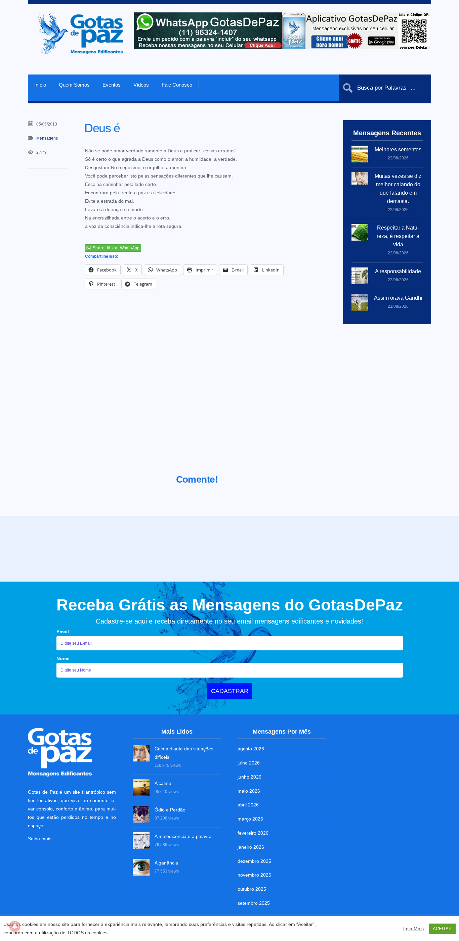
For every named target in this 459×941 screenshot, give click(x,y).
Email (62, 631)
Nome (63, 658)
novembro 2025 (254, 875)
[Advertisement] (197, 390)
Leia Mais (413, 928)
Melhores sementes (398, 149)
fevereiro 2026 (253, 833)
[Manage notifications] (14, 926)
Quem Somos (74, 85)
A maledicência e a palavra (183, 836)
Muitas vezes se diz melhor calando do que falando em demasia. (398, 188)
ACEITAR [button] (442, 928)
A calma (163, 783)
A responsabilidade (398, 271)
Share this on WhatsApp (116, 248)
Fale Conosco (177, 85)
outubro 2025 (252, 889)
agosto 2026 (251, 748)
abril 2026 (248, 804)
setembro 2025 (254, 903)
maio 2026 (249, 791)
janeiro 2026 (251, 847)
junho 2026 (249, 777)
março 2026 (250, 819)
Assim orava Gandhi (398, 298)
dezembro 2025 (254, 861)
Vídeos (141, 85)
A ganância (166, 862)
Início (40, 85)
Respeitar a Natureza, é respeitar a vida (398, 236)
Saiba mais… (42, 838)
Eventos (111, 85)
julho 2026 (249, 762)
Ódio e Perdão (170, 809)
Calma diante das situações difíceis (184, 753)
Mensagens (47, 138)
